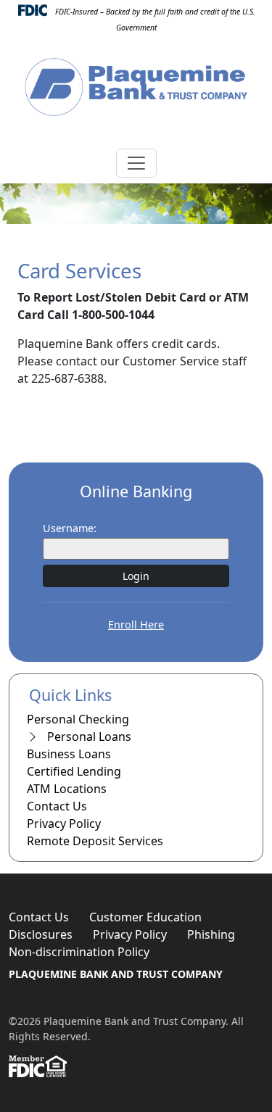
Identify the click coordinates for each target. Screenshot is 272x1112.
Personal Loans (87, 736)
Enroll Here (136, 624)
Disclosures (41, 934)
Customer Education (145, 917)
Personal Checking (78, 719)
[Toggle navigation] (136, 163)
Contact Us (57, 806)
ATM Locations (67, 789)
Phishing (211, 934)
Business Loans (69, 754)
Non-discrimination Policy (79, 952)
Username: (69, 528)
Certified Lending (74, 771)
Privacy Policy (64, 823)
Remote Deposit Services (95, 841)
